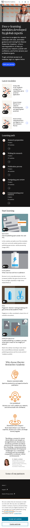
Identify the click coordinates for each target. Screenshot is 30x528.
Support (4, 489)
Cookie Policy (18, 513)
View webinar (27, 91)
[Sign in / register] (22, 2)
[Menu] (28, 2)
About (3, 485)
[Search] (19, 2)
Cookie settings (8, 511)
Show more (9, 148)
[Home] (9, 2)
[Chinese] (25, 2)
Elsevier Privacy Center (7, 494)
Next (28, 451)
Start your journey (8, 64)
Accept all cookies (15, 519)
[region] (15, 513)
